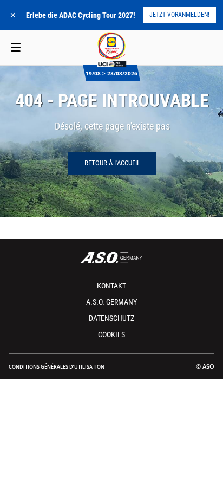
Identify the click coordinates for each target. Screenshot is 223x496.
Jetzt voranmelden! (179, 14)
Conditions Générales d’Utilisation (56, 366)
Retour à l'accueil (112, 163)
